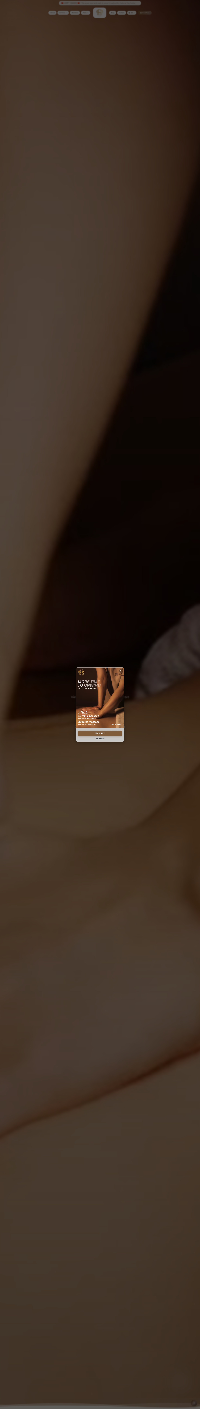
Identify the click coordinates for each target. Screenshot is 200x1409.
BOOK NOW (99, 733)
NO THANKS (100, 738)
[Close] (121, 671)
